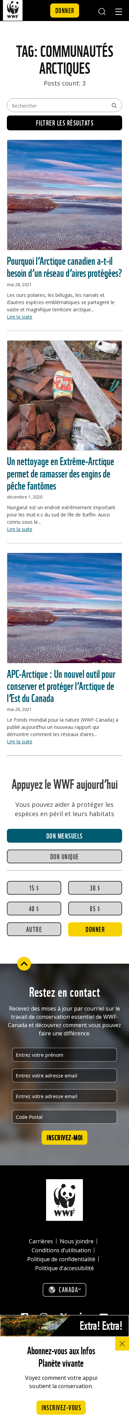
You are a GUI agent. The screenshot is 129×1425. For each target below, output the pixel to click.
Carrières (41, 1241)
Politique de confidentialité (61, 1259)
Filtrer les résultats (65, 122)
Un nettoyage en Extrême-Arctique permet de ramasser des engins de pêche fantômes (60, 472)
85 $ (95, 908)
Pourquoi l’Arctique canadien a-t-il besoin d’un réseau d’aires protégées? (64, 266)
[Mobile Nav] (118, 13)
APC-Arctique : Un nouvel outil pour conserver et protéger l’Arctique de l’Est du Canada (61, 685)
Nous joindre (77, 1241)
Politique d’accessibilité (64, 1268)
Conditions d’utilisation (61, 1250)
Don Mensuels (64, 835)
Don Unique (64, 856)
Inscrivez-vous (61, 1407)
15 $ (34, 887)
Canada (68, 1289)
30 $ (95, 887)
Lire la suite (19, 316)
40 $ (34, 908)
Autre (34, 929)
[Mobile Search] (101, 10)
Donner (65, 10)
